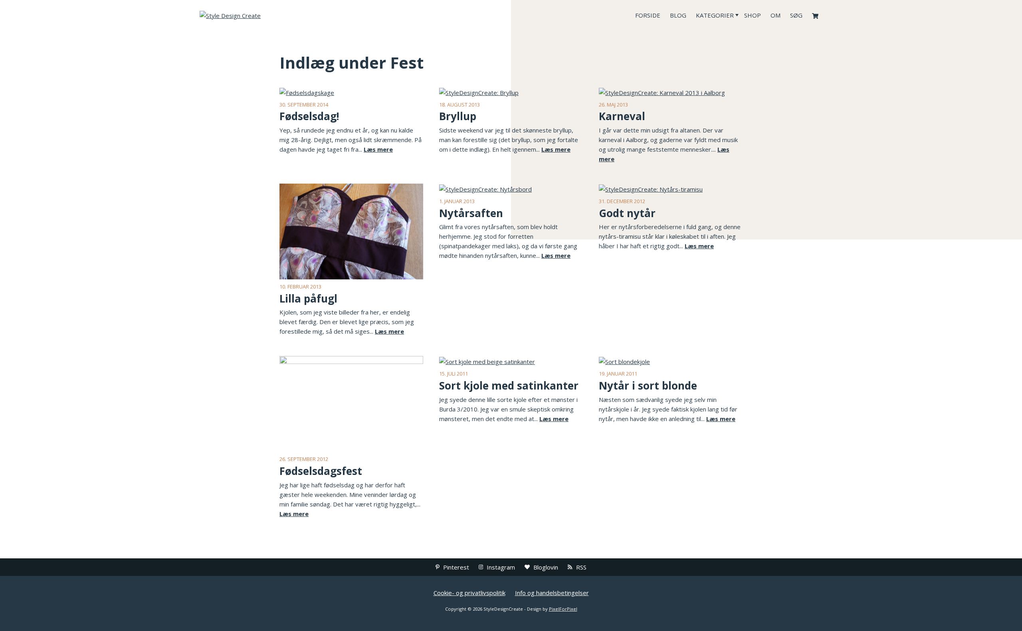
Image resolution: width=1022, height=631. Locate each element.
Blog (678, 15)
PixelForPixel (563, 609)
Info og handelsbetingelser (552, 593)
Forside (647, 15)
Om (775, 15)
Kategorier (715, 15)
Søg (796, 15)
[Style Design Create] (259, 15)
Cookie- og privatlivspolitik (469, 593)
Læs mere (378, 149)
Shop (752, 15)
